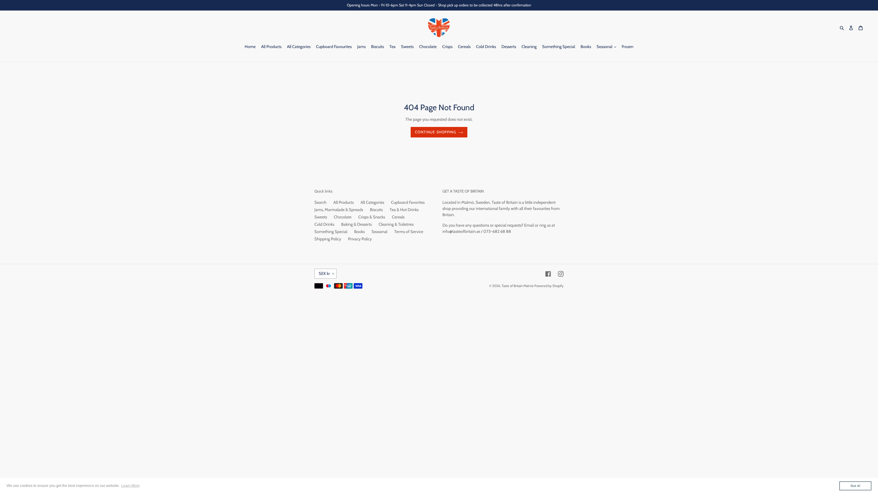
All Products (343, 202)
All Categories (372, 202)
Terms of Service (408, 231)
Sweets (320, 217)
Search (320, 202)
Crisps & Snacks (371, 217)
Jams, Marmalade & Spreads (338, 209)
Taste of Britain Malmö (517, 286)
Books (359, 231)
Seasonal (379, 231)
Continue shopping (435, 132)
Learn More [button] (130, 486)
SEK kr (324, 273)
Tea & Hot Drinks (404, 209)
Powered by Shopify (549, 286)
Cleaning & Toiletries (396, 224)
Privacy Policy (360, 239)
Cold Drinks (324, 224)
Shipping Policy (327, 239)
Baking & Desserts (356, 224)
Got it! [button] (855, 486)
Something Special (330, 231)
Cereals (398, 217)
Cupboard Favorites (408, 202)
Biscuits (376, 209)
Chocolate (342, 217)
